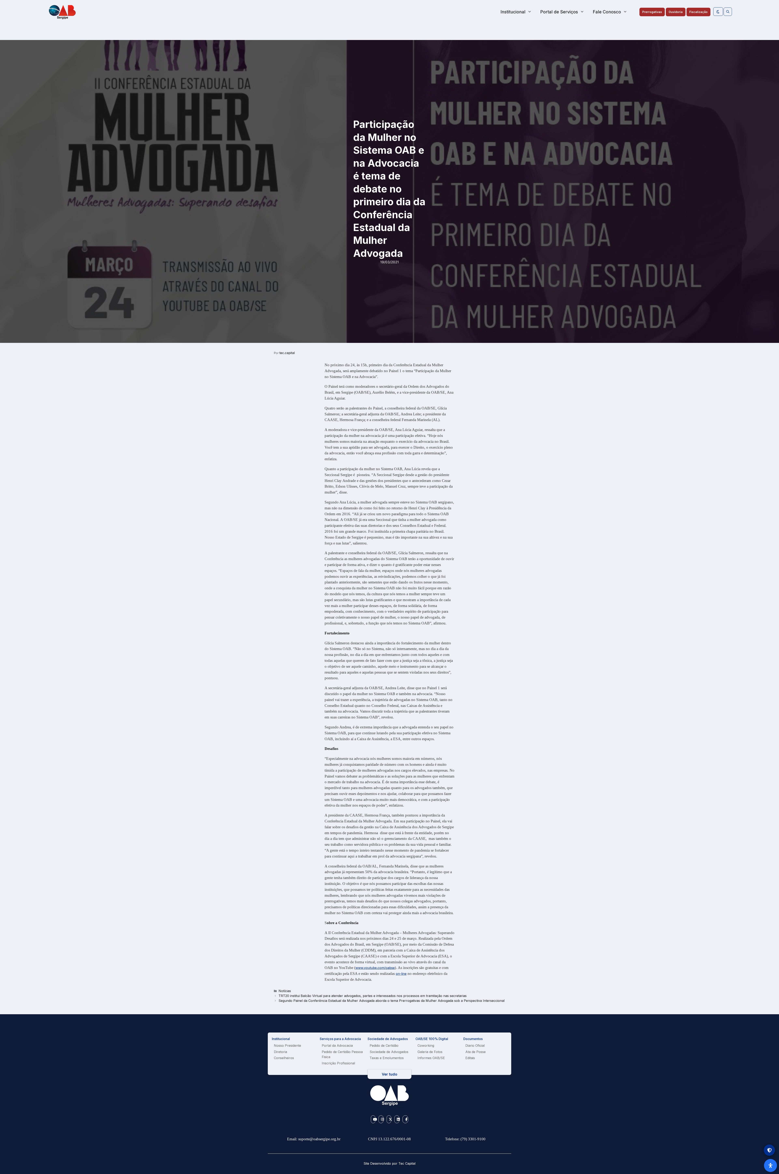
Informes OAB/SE (431, 1058)
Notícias (285, 991)
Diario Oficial (475, 1045)
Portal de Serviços (559, 11)
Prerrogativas (652, 12)
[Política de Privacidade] (769, 1150)
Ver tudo (389, 1074)
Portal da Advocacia (337, 1045)
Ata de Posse (475, 1052)
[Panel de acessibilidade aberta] (770, 1165)
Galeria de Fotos (429, 1052)
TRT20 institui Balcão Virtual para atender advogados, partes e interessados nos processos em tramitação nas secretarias (373, 996)
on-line (401, 974)
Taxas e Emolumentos (387, 1058)
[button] (728, 12)
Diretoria (280, 1052)
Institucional (512, 11)
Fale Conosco (607, 11)
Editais (470, 1058)
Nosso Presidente (287, 1045)
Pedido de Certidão (384, 1045)
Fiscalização (698, 12)
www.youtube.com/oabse (375, 968)
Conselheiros (284, 1058)
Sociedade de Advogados (389, 1052)
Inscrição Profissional (338, 1063)
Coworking (425, 1045)
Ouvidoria (676, 12)
